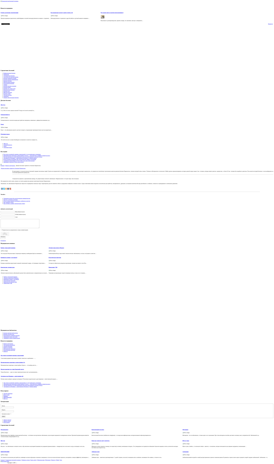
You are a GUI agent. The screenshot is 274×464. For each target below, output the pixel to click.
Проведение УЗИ (53, 267)
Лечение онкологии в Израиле (56, 247)
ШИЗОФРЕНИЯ (7, 397)
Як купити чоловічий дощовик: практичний (12, 355)
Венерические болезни (9, 90)
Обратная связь (41, 460)
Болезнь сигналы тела (8, 334)
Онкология (6, 74)
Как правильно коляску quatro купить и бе (62, 12)
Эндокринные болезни (9, 75)
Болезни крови (7, 87)
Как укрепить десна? (8, 202)
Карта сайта (33, 460)
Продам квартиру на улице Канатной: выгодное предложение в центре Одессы (22, 157)
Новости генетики (7, 347)
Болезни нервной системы (9, 78)
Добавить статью (25, 460)
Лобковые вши (95, 451)
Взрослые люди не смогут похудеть (100, 440)
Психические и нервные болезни (11, 335)
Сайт (16, 217)
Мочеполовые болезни (8, 82)
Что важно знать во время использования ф (112, 12)
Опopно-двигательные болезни (11, 97)
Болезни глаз (6, 91)
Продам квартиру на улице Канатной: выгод (12, 369)
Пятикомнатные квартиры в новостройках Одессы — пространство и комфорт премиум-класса (26, 155)
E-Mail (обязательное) (20, 214)
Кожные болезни (7, 81)
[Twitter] (4, 189)
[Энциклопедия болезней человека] (9, 1)
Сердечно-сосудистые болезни (10, 77)
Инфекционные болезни (9, 73)
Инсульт (3, 440)
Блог (61, 460)
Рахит (2, 124)
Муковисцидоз (4, 429)
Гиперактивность (5, 114)
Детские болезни (7, 95)
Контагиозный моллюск (98, 429)
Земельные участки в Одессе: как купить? (13, 162)
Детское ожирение (7, 393)
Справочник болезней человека (13, 460)
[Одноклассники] (6, 189)
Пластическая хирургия (55, 257)
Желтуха (3, 104)
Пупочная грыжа (5, 134)
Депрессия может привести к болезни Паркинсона (13, 168)
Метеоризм (185, 429)
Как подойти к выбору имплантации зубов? (14, 203)
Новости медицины (10, 165)
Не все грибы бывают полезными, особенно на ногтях (16, 201)
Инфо (57, 460)
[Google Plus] (10, 189)
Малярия (5, 396)
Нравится (270, 24)
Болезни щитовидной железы (10, 333)
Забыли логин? (7, 421)
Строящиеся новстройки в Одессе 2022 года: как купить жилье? (19, 160)
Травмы (5, 84)
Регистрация (6, 422)
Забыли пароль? (7, 419)
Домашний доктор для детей (10, 336)
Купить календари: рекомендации (9, 12)
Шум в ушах (6, 394)
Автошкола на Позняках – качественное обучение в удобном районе (20, 158)
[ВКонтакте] (2, 189)
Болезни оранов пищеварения (10, 79)
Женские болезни (7, 92)
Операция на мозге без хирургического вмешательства (16, 198)
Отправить (3, 240)
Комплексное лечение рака (8, 267)
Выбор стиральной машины (8, 247)
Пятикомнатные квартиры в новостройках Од (13, 362)
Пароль (3, 409)
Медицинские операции (9, 348)
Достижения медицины (9, 345)
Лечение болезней (7, 346)
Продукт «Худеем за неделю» (10, 199)
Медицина (47, 460)
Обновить (3, 236)
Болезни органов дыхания (9, 86)
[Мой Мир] (8, 189)
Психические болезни (8, 83)
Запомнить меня (6, 414)
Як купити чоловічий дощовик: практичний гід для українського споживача (22, 154)
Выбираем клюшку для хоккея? (9, 257)
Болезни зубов (6, 93)
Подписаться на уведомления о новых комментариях (15, 230)
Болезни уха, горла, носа (9, 88)
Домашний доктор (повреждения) (11, 338)
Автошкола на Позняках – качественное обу (12, 376)
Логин (3, 406)
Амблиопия (186, 451)
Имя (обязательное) (20, 211)
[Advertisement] (137, 4)
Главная (2, 165)
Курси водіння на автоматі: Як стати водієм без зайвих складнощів (19, 159)
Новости (5, 351)
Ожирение (6, 96)
